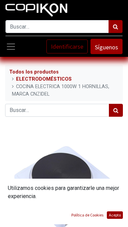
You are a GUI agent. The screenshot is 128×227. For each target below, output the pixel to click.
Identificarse (67, 46)
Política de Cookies (87, 214)
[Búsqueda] (116, 26)
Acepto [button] (115, 214)
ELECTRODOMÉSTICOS (44, 79)
